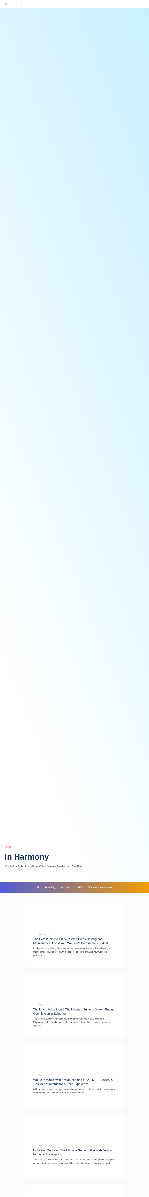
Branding (50, 887)
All (38, 887)
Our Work (66, 887)
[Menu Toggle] (144, 3)
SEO (80, 887)
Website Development (100, 887)
